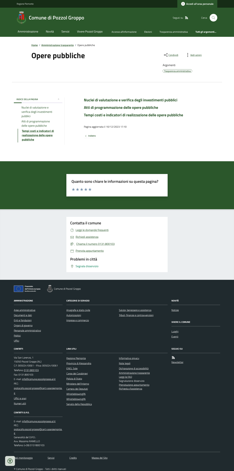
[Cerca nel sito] (212, 18)
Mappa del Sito (99, 458)
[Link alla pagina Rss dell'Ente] (173, 358)
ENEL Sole (72, 368)
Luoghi (174, 331)
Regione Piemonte (25, 3)
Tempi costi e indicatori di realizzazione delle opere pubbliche (133, 114)
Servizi (65, 31)
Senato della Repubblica (79, 404)
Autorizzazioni (73, 315)
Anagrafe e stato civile (78, 310)
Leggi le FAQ (125, 377)
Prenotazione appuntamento (134, 385)
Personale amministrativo (27, 330)
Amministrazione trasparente (57, 45)
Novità (50, 31)
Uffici (16, 341)
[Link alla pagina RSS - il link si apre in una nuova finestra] (186, 18)
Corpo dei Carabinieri (77, 373)
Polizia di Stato (74, 378)
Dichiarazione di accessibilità (134, 368)
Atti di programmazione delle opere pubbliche (121, 107)
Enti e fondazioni (23, 320)
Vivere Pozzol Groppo (90, 31)
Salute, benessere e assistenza (135, 310)
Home (34, 45)
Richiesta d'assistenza (130, 389)
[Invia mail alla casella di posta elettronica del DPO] (39, 421)
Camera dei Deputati (77, 389)
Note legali (124, 363)
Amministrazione (28, 31)
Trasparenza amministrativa (174, 32)
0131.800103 (31, 370)
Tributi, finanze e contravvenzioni (136, 315)
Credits (73, 458)
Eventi (174, 336)
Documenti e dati (23, 315)
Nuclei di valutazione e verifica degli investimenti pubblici (130, 100)
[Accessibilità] (10, 461)
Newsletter (177, 362)
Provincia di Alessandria (78, 363)
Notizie (175, 310)
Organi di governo (23, 325)
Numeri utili (20, 403)
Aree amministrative (24, 310)
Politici (17, 335)
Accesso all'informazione (124, 32)
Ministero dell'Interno (77, 384)
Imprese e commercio (77, 320)
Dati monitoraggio (23, 458)
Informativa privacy (129, 358)
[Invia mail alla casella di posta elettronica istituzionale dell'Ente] (39, 379)
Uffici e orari (20, 398)
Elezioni (148, 32)
